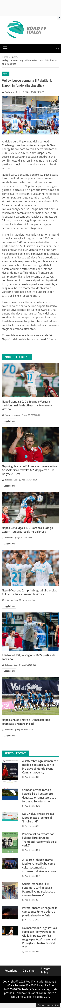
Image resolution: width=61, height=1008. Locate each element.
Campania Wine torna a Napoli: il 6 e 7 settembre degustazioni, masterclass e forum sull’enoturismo (39, 795)
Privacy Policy (45, 970)
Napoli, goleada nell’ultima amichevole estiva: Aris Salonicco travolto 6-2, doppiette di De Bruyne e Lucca (29, 470)
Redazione (11, 970)
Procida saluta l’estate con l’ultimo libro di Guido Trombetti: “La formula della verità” (39, 839)
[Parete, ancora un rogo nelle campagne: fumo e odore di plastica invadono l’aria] (10, 912)
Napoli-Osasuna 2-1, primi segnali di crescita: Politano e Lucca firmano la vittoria (29, 592)
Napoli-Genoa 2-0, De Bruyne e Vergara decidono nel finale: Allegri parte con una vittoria (27, 405)
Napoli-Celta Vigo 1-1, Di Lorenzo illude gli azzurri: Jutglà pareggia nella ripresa (27, 529)
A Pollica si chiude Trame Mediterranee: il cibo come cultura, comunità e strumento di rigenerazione (39, 865)
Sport (5, 73)
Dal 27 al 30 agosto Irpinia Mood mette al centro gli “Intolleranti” (38, 817)
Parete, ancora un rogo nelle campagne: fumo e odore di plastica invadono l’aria (39, 911)
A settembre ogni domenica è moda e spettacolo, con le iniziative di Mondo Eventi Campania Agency (40, 766)
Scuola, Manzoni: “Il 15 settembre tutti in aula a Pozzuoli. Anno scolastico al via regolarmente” (39, 889)
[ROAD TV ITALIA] (26, 30)
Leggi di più (9, 421)
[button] (57, 48)
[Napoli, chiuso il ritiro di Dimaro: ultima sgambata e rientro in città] (30, 696)
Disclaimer (29, 970)
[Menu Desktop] (5, 48)
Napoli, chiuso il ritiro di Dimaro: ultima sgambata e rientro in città (26, 721)
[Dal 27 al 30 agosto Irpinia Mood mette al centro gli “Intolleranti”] (10, 816)
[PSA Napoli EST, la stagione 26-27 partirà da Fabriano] (30, 631)
